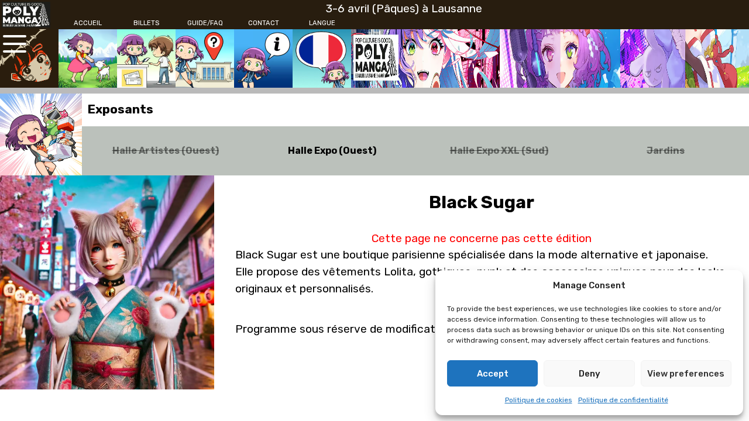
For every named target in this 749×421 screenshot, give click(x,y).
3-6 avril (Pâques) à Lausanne (404, 8)
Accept (493, 373)
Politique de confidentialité (623, 400)
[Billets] (146, 58)
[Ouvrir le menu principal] (14, 43)
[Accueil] (88, 58)
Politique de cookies (538, 400)
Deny (589, 373)
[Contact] (263, 58)
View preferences (685, 373)
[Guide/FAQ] (205, 58)
